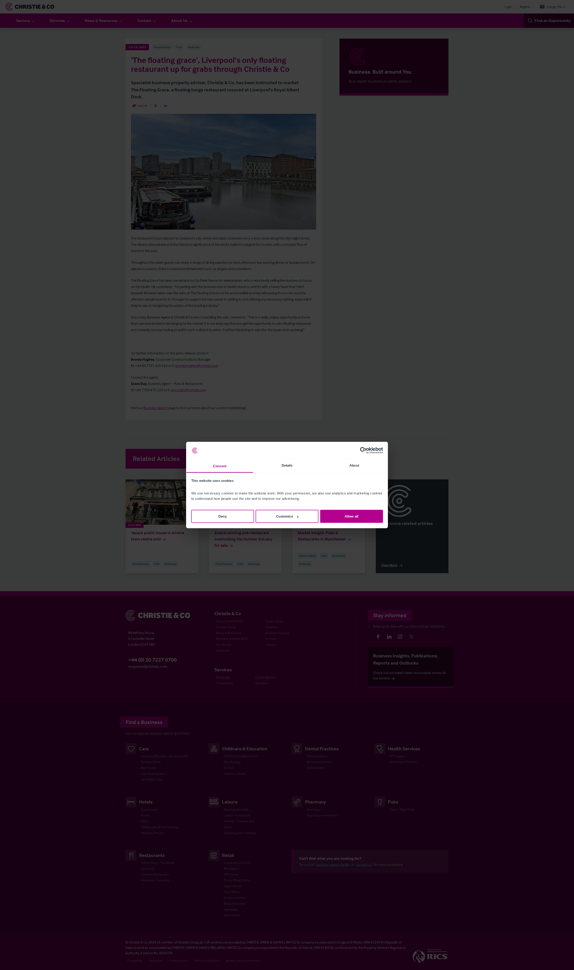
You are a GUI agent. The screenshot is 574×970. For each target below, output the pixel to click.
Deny (222, 516)
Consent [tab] (219, 466)
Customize (284, 516)
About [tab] (354, 465)
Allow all (351, 516)
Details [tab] (287, 465)
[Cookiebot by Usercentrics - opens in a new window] (363, 450)
